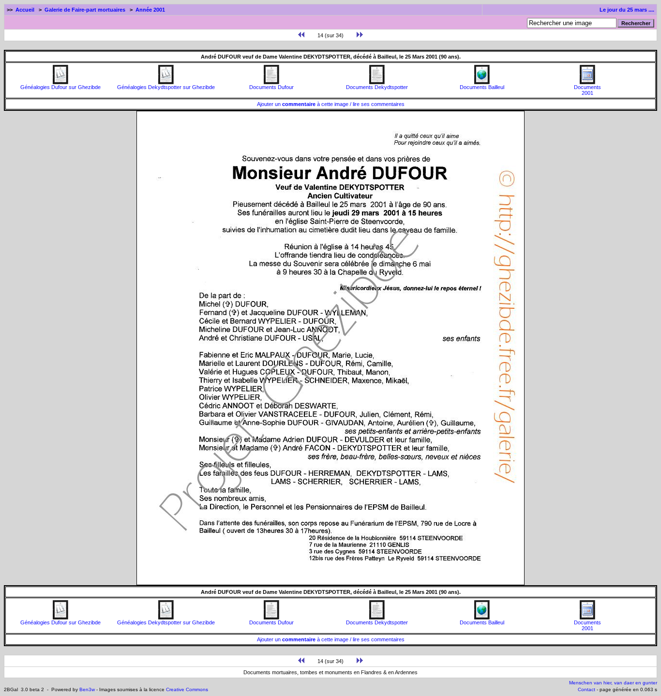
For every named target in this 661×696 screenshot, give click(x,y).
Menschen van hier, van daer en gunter (613, 682)
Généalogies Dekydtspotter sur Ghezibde (166, 87)
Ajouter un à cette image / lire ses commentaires (331, 104)
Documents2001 (587, 90)
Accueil (24, 10)
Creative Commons (187, 689)
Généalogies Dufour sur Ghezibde (60, 87)
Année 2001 (150, 10)
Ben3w (87, 689)
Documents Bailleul (482, 87)
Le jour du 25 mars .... (627, 10)
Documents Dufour (271, 87)
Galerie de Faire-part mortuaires (85, 10)
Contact (586, 689)
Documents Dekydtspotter (377, 87)
